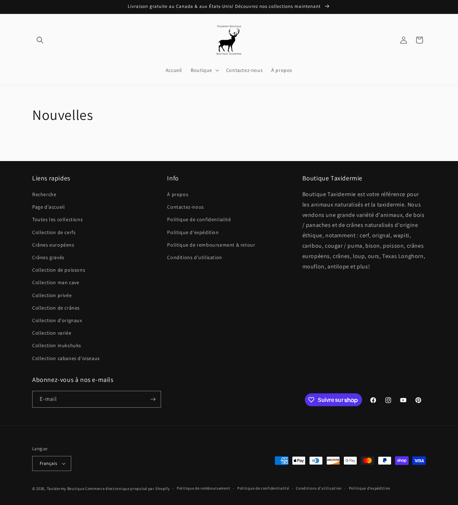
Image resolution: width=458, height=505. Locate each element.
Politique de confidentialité (199, 219)
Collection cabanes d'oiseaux (66, 358)
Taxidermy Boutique (65, 488)
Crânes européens (53, 245)
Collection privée (52, 295)
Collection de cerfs (53, 232)
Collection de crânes (56, 308)
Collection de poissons (58, 270)
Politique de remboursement (203, 488)
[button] (40, 40)
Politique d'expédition (193, 232)
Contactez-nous (185, 207)
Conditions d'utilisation (194, 257)
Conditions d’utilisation (319, 488)
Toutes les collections (57, 219)
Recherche (44, 194)
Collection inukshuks (56, 345)
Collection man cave (55, 282)
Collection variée (51, 333)
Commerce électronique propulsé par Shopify (127, 488)
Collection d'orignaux (57, 320)
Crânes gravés (48, 257)
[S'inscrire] (153, 399)
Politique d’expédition (369, 488)
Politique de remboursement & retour (211, 245)
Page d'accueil (48, 207)
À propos (177, 194)
